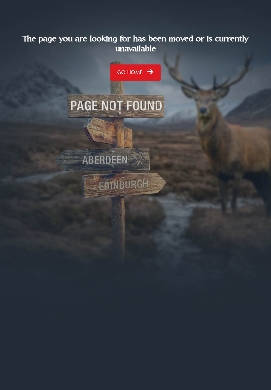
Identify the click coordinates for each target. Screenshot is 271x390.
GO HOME (130, 74)
